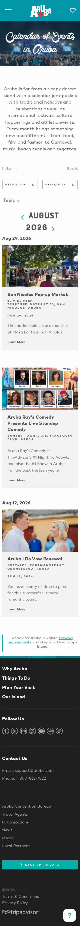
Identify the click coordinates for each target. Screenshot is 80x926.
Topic (9, 200)
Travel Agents (15, 814)
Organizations (15, 822)
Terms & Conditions (20, 896)
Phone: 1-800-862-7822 (24, 778)
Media (8, 838)
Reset (72, 168)
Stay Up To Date (42, 864)
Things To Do (16, 678)
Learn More (16, 342)
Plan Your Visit (18, 687)
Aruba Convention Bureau (26, 806)
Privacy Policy (15, 902)
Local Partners (16, 845)
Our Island (13, 696)
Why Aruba (14, 668)
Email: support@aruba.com (28, 770)
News (7, 829)
